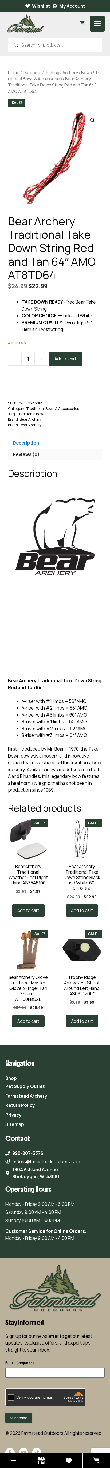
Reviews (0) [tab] (26, 454)
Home (13, 73)
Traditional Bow (30, 414)
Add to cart (65, 359)
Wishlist (41, 6)
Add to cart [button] (28, 910)
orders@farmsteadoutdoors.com (46, 1161)
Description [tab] (26, 443)
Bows (86, 73)
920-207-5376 (27, 1153)
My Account (72, 6)
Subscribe (19, 1417)
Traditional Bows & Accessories (55, 76)
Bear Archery (31, 419)
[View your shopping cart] (82, 24)
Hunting (52, 73)
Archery (70, 73)
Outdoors (32, 73)
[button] (92, 120)
